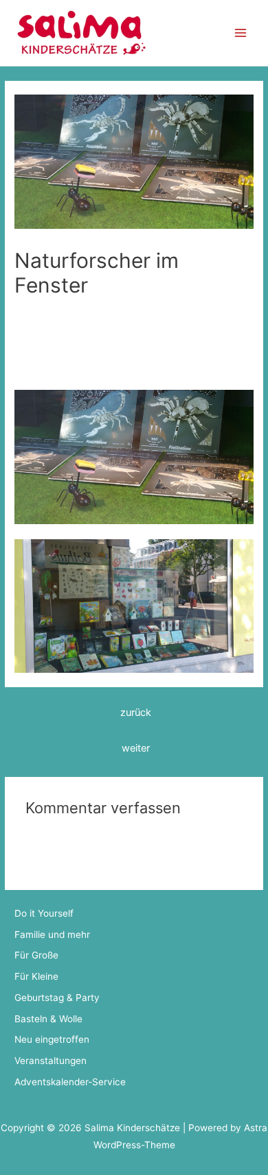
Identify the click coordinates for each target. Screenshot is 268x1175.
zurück (135, 712)
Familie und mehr (52, 934)
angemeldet (96, 828)
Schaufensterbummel (111, 320)
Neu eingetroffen (51, 1039)
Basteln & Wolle (48, 1018)
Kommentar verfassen (63, 307)
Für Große (220, 307)
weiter (136, 748)
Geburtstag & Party (57, 997)
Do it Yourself (44, 913)
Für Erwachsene (156, 307)
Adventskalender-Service (70, 1081)
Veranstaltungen (50, 1060)
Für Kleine (36, 320)
